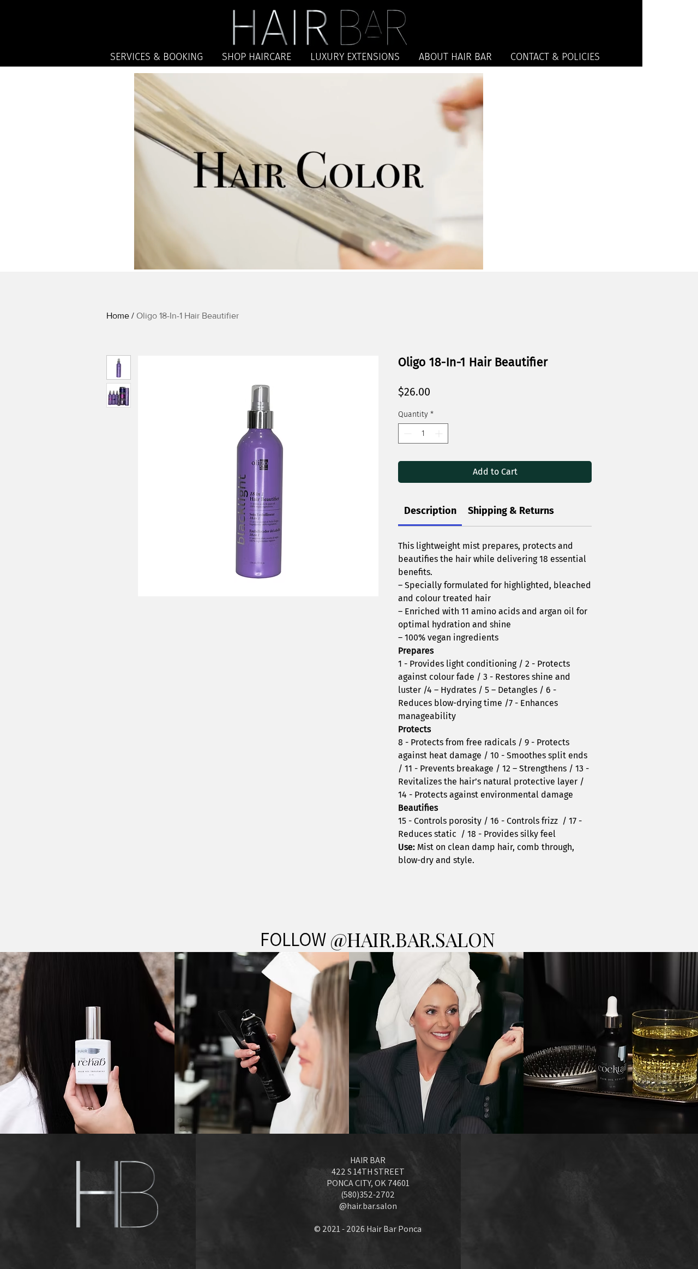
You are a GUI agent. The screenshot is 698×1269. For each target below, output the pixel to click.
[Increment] (440, 433)
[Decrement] (406, 433)
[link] (430, 511)
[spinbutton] (423, 433)
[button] (469, 258)
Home (117, 315)
